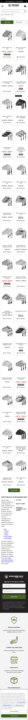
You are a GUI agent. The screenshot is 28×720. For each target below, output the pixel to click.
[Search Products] (25, 11)
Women (6, 533)
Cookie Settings (14, 711)
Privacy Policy (6, 610)
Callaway (10, 562)
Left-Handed (7, 540)
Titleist (9, 560)
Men (5, 531)
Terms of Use (19, 705)
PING (2, 564)
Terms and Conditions (21, 609)
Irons (12, 14)
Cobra (8, 564)
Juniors (6, 535)
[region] (14, 704)
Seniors (6, 537)
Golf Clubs (7, 14)
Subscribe (14, 599)
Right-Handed (8, 538)
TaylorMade (4, 562)
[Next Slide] (27, 1)
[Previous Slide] (1, 1)
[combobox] (14, 11)
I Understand (14, 716)
